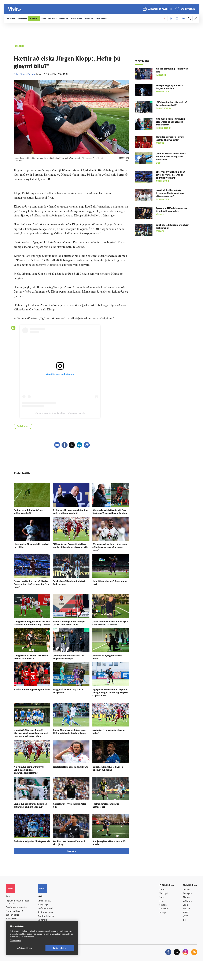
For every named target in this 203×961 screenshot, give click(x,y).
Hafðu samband (45, 908)
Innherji (186, 890)
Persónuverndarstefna (16, 907)
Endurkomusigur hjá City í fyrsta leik (32, 841)
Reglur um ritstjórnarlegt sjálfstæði (17, 902)
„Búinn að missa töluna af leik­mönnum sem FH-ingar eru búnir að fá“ (171, 157)
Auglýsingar (43, 905)
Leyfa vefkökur (59, 948)
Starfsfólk (42, 920)
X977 (185, 916)
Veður (185, 905)
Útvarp (162, 913)
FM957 (186, 913)
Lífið (161, 901)
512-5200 (46, 901)
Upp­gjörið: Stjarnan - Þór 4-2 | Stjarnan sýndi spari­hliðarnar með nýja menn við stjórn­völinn (31, 733)
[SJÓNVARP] (177, 18)
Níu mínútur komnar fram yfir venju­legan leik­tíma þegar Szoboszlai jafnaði (29, 770)
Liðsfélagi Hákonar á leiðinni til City (70, 767)
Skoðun (163, 905)
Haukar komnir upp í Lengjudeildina (32, 690)
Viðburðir (187, 901)
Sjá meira (71, 851)
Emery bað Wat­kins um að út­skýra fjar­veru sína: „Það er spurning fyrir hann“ (31, 584)
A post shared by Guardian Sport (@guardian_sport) (60, 413)
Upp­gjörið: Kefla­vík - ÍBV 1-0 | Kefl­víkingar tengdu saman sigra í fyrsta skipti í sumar (110, 693)
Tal (184, 920)
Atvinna (186, 897)
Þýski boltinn (23, 426)
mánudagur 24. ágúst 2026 (160, 9)
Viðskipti (163, 894)
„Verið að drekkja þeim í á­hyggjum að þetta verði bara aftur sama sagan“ (109, 547)
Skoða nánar (15, 940)
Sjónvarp (163, 909)
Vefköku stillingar (24, 948)
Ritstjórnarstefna (45, 912)
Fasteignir (187, 894)
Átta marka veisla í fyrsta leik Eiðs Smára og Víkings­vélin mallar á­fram (170, 122)
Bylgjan (186, 909)
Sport (162, 897)
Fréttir (162, 890)
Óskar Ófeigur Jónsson (24, 74)
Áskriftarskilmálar (46, 916)
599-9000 (14, 919)
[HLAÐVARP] (170, 18)
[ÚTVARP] (183, 18)
